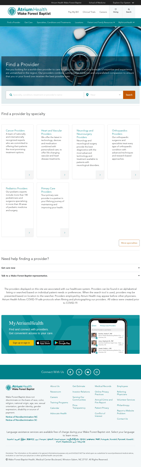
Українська (67, 442)
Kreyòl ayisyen (60, 439)
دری (36, 439)
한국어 (83, 439)
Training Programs (59, 402)
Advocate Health (58, 413)
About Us (54, 386)
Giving (115, 12)
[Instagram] (97, 372)
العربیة (17, 439)
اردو (74, 442)
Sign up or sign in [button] (21, 343)
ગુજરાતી (50, 439)
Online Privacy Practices (102, 393)
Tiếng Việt (81, 442)
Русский (121, 439)
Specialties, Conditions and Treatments (54, 22)
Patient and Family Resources (100, 22)
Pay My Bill (73, 12)
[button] (17, 152)
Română (113, 439)
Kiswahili (129, 439)
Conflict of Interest (100, 414)
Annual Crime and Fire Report (103, 401)
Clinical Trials (89, 12)
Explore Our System (121, 2)
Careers (103, 12)
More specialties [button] (129, 243)
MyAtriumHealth (125, 22)
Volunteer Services (126, 399)
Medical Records (103, 386)
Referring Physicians (122, 393)
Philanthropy (123, 405)
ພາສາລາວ (90, 439)
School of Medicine (97, 2)
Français (43, 439)
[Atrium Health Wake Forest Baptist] (29, 11)
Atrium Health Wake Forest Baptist (66, 2)
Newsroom (55, 391)
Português (105, 439)
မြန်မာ (23, 439)
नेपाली (98, 439)
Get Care (28, 22)
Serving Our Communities (79, 398)
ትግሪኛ (58, 442)
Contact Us (122, 418)
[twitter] (79, 372)
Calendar (54, 408)
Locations (79, 22)
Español (10, 439)
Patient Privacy (102, 408)
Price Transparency (79, 406)
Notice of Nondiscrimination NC (21, 417)
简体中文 (30, 439)
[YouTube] (88, 372)
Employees (122, 386)
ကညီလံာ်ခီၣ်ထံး (73, 439)
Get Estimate (79, 386)
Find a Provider (13, 22)
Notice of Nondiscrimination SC (21, 420)
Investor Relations (81, 391)
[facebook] (70, 372)
